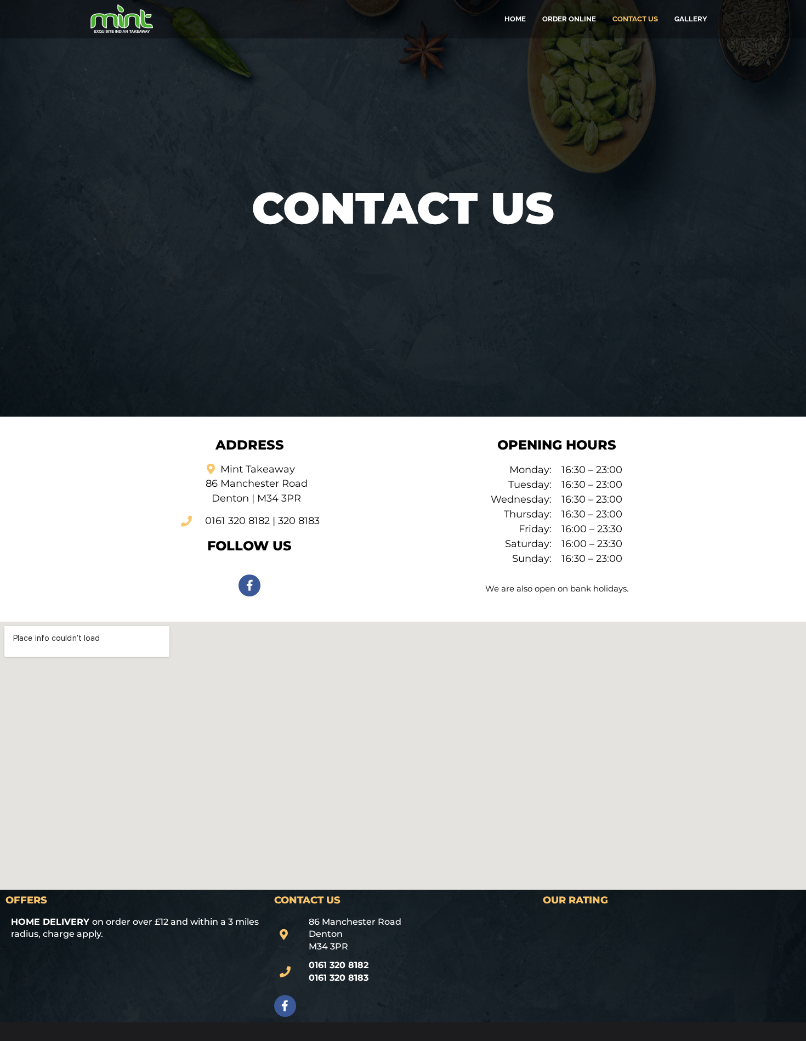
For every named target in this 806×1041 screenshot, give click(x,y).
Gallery (690, 19)
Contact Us (635, 19)
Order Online (569, 19)
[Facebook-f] (249, 585)
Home (515, 19)
